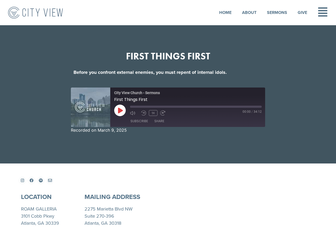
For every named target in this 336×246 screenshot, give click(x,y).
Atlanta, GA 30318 (103, 223)
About (249, 12)
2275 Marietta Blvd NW (109, 209)
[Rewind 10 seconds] (143, 113)
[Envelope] (50, 180)
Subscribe (139, 121)
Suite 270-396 (99, 216)
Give (302, 12)
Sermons (277, 12)
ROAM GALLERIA (39, 209)
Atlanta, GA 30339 (40, 223)
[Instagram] (22, 180)
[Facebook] (31, 180)
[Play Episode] (120, 110)
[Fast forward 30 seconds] (164, 113)
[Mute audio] (134, 113)
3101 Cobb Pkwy (37, 216)
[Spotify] (41, 180)
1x (153, 113)
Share (159, 121)
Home (225, 12)
